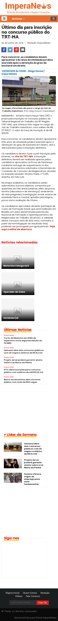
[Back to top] (51, 614)
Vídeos (18, 596)
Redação (45, 593)
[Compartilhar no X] (10, 49)
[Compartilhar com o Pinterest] (16, 49)
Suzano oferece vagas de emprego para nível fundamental (32, 479)
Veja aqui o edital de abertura (28, 228)
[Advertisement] (26, 408)
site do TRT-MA (24, 156)
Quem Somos (30, 593)
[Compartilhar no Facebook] (3, 49)
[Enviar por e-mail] (22, 49)
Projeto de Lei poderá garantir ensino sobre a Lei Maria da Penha (33, 464)
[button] (4, 18)
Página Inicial (12, 593)
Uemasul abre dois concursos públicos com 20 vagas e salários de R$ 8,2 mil (33, 448)
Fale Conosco (33, 596)
